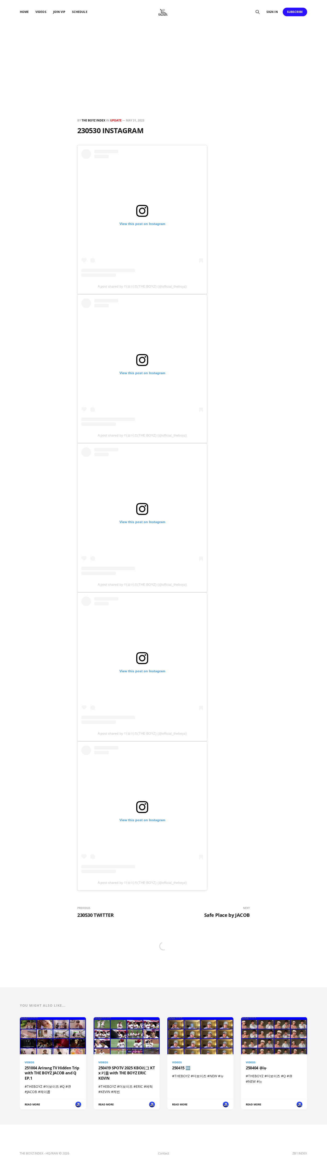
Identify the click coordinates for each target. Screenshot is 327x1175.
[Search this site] (257, 12)
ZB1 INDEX (299, 1153)
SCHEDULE (79, 12)
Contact (163, 1153)
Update (116, 120)
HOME (24, 12)
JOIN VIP (59, 12)
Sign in (272, 12)
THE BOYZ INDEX (94, 120)
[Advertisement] (163, 59)
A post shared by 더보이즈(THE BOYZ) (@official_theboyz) (142, 286)
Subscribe (295, 12)
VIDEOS (40, 12)
